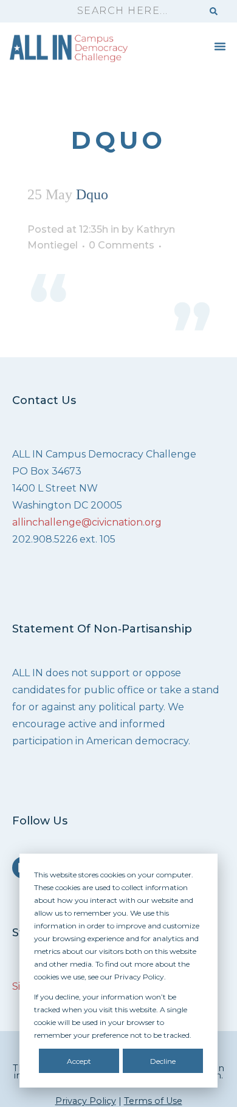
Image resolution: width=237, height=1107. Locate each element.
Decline (163, 1061)
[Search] (214, 11)
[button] (220, 46)
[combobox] (134, 11)
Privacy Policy (85, 1100)
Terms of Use (153, 1100)
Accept (79, 1061)
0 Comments (121, 245)
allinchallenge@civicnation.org (87, 522)
